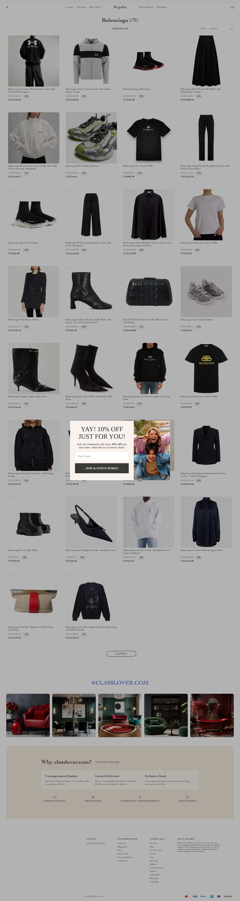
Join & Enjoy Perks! (102, 468)
